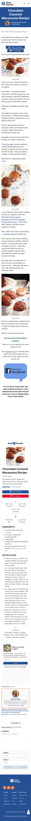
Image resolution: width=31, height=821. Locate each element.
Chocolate (15, 709)
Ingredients (26, 710)
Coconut (20, 709)
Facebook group (11, 351)
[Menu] (28, 3)
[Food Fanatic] (11, 3)
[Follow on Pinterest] (8, 787)
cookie (19, 94)
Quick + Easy (8, 712)
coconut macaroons (10, 234)
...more (22, 705)
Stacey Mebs (16, 24)
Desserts (8, 710)
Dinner (12, 710)
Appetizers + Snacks (7, 709)
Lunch (3, 712)
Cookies (25, 709)
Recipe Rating (6, 727)
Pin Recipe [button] (16, 496)
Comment (5, 731)
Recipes (7, 31)
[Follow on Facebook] (4, 787)
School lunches (16, 712)
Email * (6, 760)
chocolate (9, 144)
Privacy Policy (22, 816)
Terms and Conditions (10, 816)
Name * (6, 753)
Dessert (3, 710)
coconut (15, 113)
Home (3, 31)
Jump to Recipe (16, 47)
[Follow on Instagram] (12, 787)
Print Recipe (16, 50)
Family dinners (18, 710)
